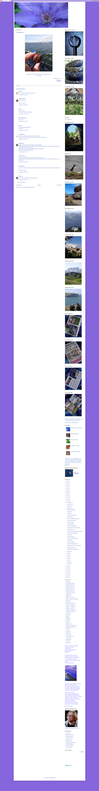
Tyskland (67, 634)
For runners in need (70, 529)
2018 (67, 495)
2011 (67, 571)
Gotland (67, 613)
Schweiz (67, 628)
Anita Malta (21, 166)
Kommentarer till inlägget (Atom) (28, 187)
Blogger (53, 777)
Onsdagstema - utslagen (75, 445)
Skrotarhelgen (69, 540)
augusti (68, 551)
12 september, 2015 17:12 (23, 151)
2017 (67, 497)
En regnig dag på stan (71, 547)
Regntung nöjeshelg (74, 433)
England (67, 595)
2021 (67, 490)
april (68, 558)
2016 (67, 499)
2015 (67, 501)
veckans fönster (69, 745)
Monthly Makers (69, 734)
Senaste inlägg (18, 185)
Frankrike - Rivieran (69, 611)
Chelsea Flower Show (70, 592)
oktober (68, 506)
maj (68, 556)
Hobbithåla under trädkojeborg (72, 549)
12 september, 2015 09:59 (23, 130)
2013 (67, 567)
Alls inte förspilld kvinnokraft (72, 543)
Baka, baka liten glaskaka (71, 525)
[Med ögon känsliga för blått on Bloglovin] (68, 766)
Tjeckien (67, 633)
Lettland (67, 619)
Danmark (67, 594)
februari (68, 562)
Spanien (67, 631)
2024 (67, 485)
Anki (20, 108)
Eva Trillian (21, 134)
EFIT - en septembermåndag (72, 538)
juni (68, 554)
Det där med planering (71, 509)
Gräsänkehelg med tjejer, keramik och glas (74, 531)
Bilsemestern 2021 (69, 586)
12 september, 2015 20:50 (23, 172)
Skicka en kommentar (21, 182)
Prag (67, 622)
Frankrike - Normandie (70, 609)
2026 (67, 481)
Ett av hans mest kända (71, 520)
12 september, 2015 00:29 (23, 94)
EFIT (67, 733)
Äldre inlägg (59, 185)
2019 (67, 494)
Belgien (67, 581)
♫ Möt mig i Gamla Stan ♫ (72, 515)
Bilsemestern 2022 (69, 588)
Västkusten (68, 639)
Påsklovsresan (68, 623)
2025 (67, 483)
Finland (67, 600)
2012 (67, 569)
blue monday (68, 737)
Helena (20, 176)
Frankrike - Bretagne (70, 603)
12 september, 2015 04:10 (23, 104)
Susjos (20, 91)
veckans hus (68, 747)
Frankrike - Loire (69, 608)
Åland (67, 641)
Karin (20, 125)
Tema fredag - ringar (74, 439)
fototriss (67, 739)
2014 (67, 566)
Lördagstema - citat (57, 78)
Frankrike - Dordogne (70, 605)
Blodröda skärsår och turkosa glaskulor (74, 545)
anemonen (21, 143)
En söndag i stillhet (70, 541)
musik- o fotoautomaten (70, 742)
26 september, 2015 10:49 (23, 179)
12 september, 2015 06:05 (23, 113)
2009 (67, 575)
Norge (67, 620)
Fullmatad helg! (70, 516)
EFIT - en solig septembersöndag (73, 518)
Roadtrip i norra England (70, 625)
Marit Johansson (22, 117)
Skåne (67, 630)
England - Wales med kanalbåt (71, 598)
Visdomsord (69, 513)
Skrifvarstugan (21, 98)
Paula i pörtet (21, 155)
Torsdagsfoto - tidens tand (75, 451)
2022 (67, 488)
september (69, 508)
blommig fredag (69, 736)
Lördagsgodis (69, 534)
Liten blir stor (69, 511)
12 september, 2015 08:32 (23, 121)
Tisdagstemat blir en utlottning (76, 427)
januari (68, 563)
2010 (67, 573)
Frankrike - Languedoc (70, 606)
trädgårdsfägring (69, 743)
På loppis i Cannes (70, 522)
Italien (67, 617)
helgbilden (68, 740)
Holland (67, 614)
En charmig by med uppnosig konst (73, 527)
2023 (67, 486)
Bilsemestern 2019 (69, 584)
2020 (67, 492)
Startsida (39, 185)
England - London (69, 597)
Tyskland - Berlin (69, 636)
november (69, 504)
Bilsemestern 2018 (69, 583)
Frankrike (67, 602)
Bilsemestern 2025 (69, 591)
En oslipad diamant (70, 524)
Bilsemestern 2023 (69, 589)
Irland (67, 616)
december (69, 502)
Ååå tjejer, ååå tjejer (70, 536)
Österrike (67, 642)
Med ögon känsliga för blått (29, 5)
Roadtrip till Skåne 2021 (70, 627)
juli (68, 553)
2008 (67, 576)
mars (68, 560)
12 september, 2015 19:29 (23, 161)
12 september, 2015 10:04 (23, 139)
